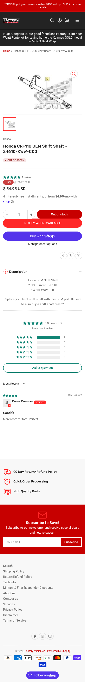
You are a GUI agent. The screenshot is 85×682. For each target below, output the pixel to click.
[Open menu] (77, 20)
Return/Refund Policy (17, 577)
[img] (10, 395)
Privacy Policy (12, 609)
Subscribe (71, 542)
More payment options (42, 244)
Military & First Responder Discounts (28, 588)
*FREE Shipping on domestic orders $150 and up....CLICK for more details (43, 6)
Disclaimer (10, 615)
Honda (7, 139)
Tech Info (9, 582)
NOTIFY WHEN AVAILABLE (42, 223)
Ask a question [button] (42, 368)
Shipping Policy (13, 571)
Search (8, 566)
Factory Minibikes (35, 650)
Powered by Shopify (58, 650)
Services (9, 604)
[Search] (52, 20)
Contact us (10, 598)
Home (6, 50)
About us (9, 593)
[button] (12, 177)
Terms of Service (14, 620)
